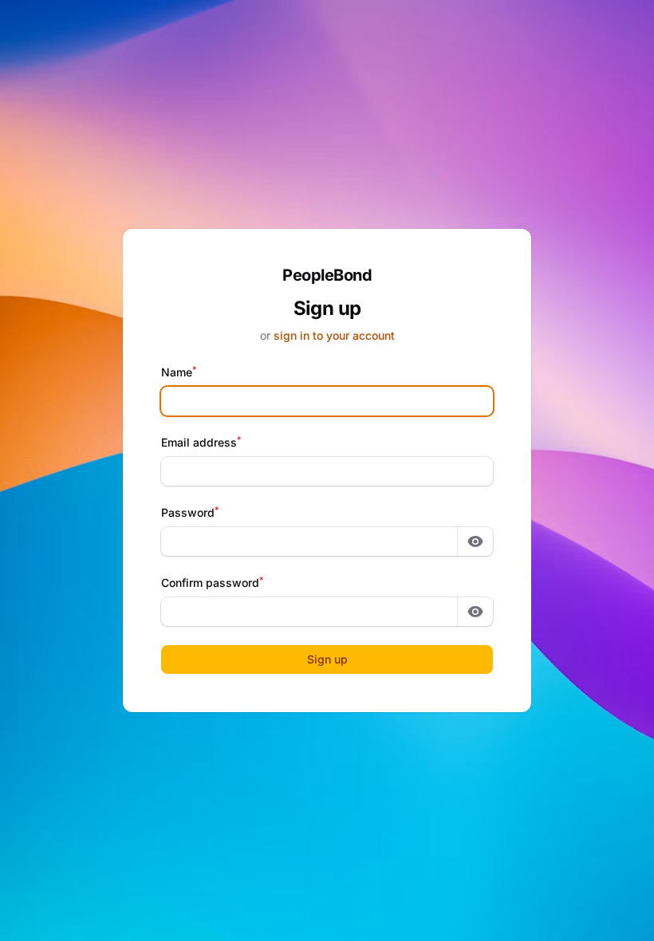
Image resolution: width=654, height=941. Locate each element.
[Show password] (475, 541)
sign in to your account (334, 335)
